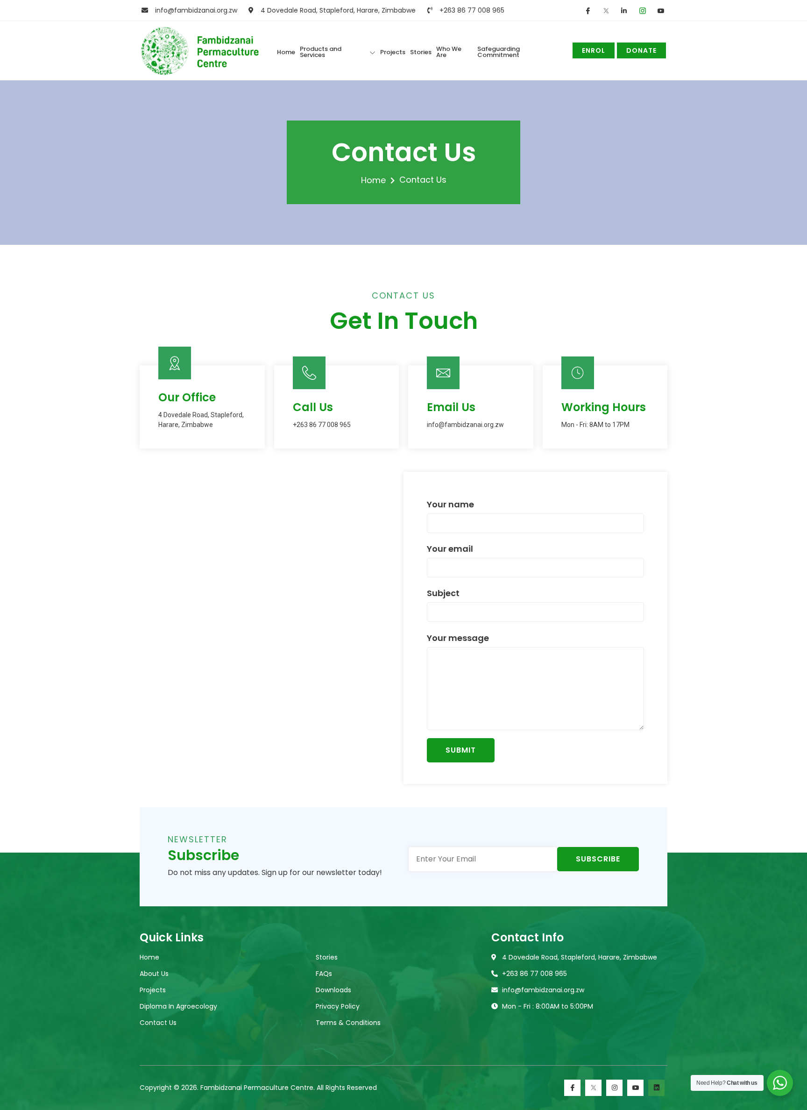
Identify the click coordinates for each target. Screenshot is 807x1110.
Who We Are (448, 51)
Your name (450, 505)
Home (286, 52)
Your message (458, 639)
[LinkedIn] (656, 1088)
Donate (641, 50)
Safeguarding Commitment (498, 51)
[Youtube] (635, 1088)
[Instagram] (614, 1088)
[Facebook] (572, 1088)
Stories (421, 52)
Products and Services (320, 51)
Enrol (593, 50)
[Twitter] (593, 1088)
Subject (443, 594)
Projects (392, 52)
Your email (450, 550)
